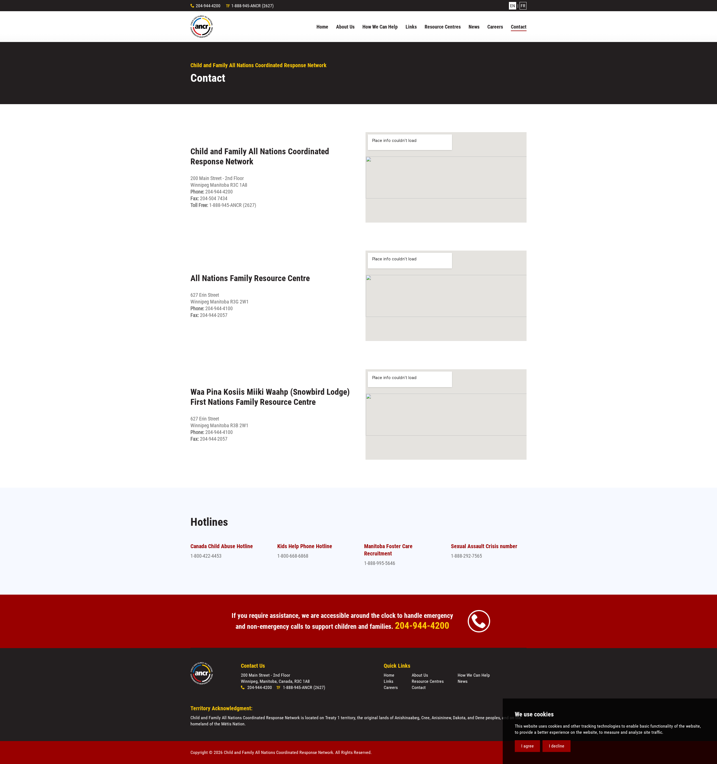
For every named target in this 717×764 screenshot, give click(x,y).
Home (389, 675)
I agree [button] (527, 746)
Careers (391, 687)
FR (523, 5)
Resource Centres (428, 681)
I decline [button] (556, 746)
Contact (419, 687)
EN (512, 5)
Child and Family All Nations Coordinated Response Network (201, 26)
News (462, 681)
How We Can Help (474, 675)
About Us (420, 675)
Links (388, 681)
